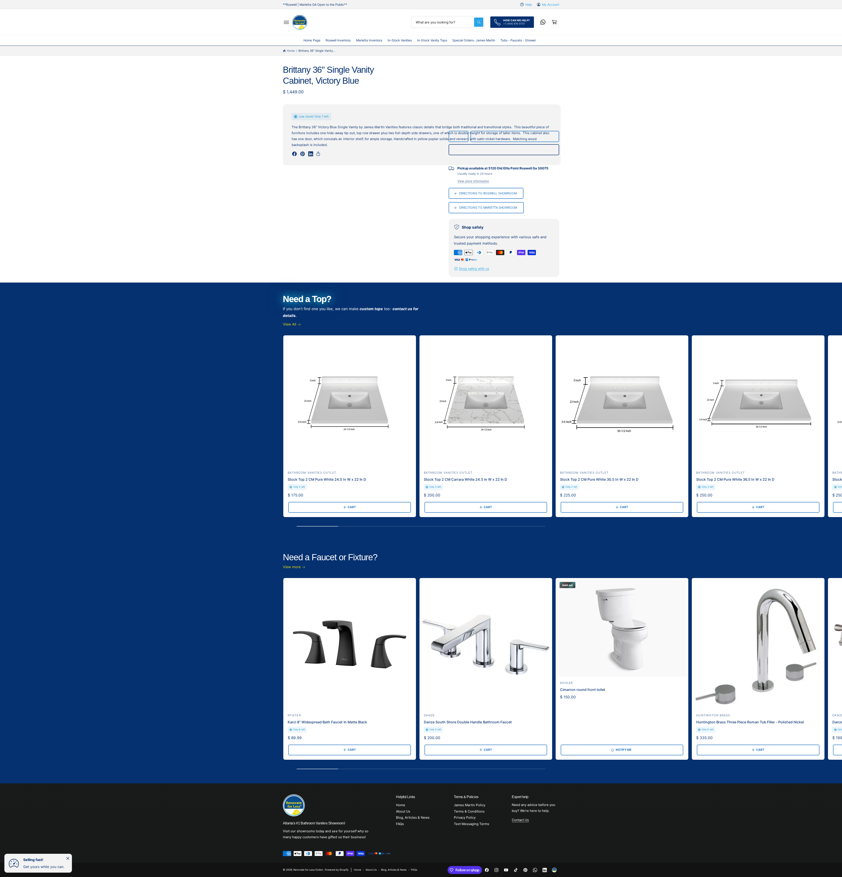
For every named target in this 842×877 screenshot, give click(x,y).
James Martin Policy (469, 805)
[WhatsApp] (543, 22)
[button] (286, 22)
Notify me (623, 749)
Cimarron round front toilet (582, 689)
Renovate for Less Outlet (308, 869)
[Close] (67, 858)
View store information (473, 181)
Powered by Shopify (336, 869)
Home (291, 50)
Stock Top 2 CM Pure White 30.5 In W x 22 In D (599, 479)
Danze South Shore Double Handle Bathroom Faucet (468, 722)
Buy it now (503, 149)
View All (289, 324)
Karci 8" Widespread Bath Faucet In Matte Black (327, 722)
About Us (403, 811)
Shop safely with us (474, 269)
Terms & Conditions (469, 811)
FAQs (400, 824)
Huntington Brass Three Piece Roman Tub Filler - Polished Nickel (750, 722)
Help (528, 4)
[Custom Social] (554, 870)
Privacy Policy (465, 817)
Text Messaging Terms (471, 824)
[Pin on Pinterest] (302, 154)
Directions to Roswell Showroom (488, 193)
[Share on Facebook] (294, 154)
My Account (550, 4)
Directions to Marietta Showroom (488, 207)
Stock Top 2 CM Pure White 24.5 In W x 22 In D (327, 479)
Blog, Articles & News (413, 817)
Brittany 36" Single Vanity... (316, 50)
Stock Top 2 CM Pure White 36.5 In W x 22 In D (735, 479)
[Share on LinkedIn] (311, 154)
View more (292, 567)
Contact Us (520, 820)
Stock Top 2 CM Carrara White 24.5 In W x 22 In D (465, 479)
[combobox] (447, 22)
